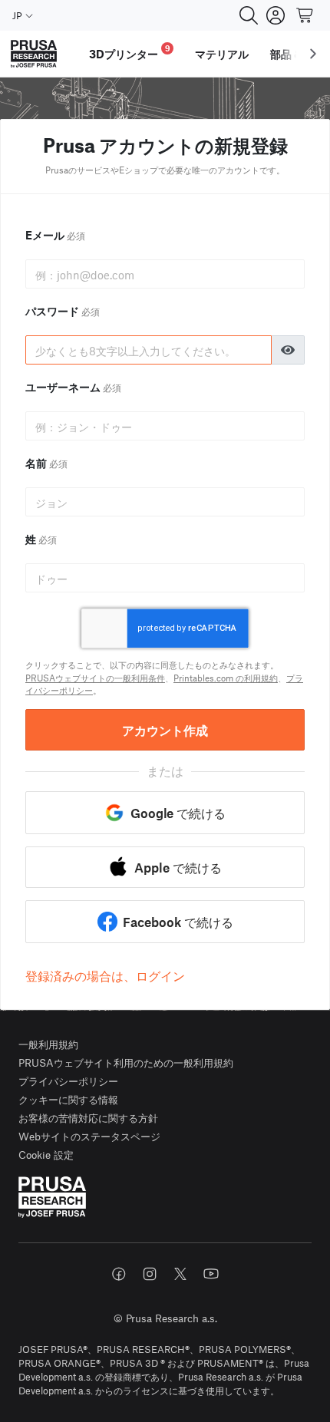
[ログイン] (275, 15)
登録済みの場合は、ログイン (105, 975)
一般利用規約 (48, 1044)
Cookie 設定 (46, 1154)
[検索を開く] (248, 15)
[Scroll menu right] (313, 54)
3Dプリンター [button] (129, 52)
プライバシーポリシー (68, 1080)
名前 (46, 463)
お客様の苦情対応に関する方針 (88, 1117)
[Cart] (305, 15)
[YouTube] (211, 1274)
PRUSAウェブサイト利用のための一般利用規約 (125, 1062)
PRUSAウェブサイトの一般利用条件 (95, 677)
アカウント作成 (165, 729)
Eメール (55, 235)
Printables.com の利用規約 (225, 677)
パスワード (62, 311)
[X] (180, 1274)
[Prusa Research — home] (34, 54)
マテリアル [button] (222, 54)
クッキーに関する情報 (68, 1099)
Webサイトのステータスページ (89, 1136)
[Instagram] (149, 1274)
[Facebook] (119, 1274)
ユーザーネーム (73, 387)
